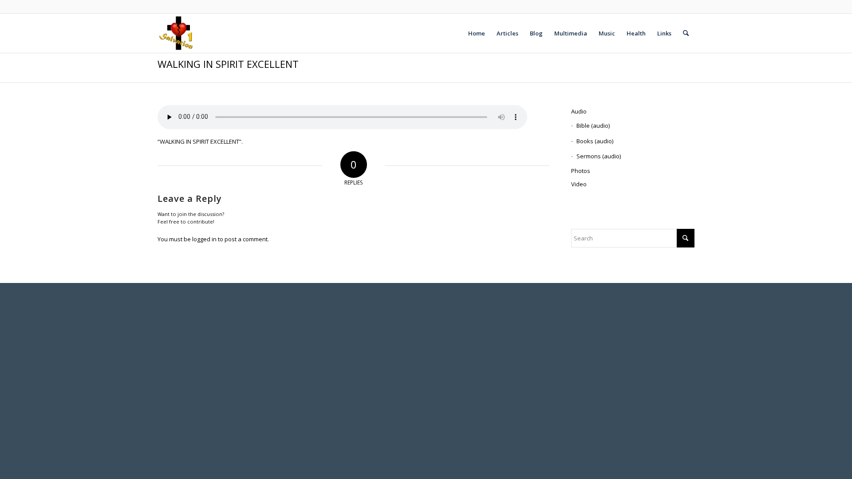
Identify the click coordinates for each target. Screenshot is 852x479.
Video (579, 184)
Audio (579, 111)
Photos (580, 171)
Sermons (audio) (598, 156)
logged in (204, 239)
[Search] (685, 33)
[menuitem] (476, 33)
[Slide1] (177, 33)
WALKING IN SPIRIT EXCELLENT (228, 64)
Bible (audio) (593, 126)
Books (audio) (594, 141)
